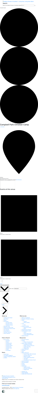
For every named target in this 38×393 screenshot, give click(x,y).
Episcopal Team (7, 326)
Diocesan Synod (9, 322)
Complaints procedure (28, 344)
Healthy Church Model (8, 317)
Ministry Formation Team (8, 327)
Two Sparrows (16, 388)
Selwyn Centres (27, 322)
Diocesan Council (9, 323)
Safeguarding (26, 347)
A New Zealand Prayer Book (29, 357)
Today (1, 283)
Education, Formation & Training (28, 318)
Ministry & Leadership (26, 317)
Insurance (23, 350)
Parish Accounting (25, 361)
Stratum (25, 321)
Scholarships (24, 365)
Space (25, 328)
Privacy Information (5, 385)
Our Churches (6, 329)
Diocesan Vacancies (7, 332)
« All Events (2, 126)
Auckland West (8, 344)
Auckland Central (9, 345)
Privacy (23, 363)
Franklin (7, 349)
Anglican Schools (27, 367)
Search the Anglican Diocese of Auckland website (12, 5)
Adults (23, 320)
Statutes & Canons (9, 324)
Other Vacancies (7, 333)
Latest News (6, 354)
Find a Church (6, 339)
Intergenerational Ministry (26, 329)
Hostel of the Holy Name (28, 341)
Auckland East (8, 346)
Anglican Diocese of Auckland (17, 387)
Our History (6, 318)
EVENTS (5, 357)
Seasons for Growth (27, 327)
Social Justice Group (27, 333)
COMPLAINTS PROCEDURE (27, 373)
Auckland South (9, 347)
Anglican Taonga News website (10, 356)
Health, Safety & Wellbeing (27, 343)
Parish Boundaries (25, 362)
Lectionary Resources (28, 355)
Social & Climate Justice (26, 330)
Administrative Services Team (9, 328)
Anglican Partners (25, 335)
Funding (23, 340)
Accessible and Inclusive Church (30, 359)
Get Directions (19, 179)
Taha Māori (26, 358)
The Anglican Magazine (8, 355)
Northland (8, 340)
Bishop (5, 320)
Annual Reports (7, 330)
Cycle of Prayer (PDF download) (30, 353)
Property (23, 364)
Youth (23, 323)
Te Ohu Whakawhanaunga (28, 334)
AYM (24, 324)
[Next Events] (2, 281)
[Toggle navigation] (3, 6)
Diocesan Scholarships (28, 368)
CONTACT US (24, 371)
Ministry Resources (25, 352)
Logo (23, 351)
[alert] (19, 213)
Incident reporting (27, 346)
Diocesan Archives (25, 339)
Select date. (11, 288)
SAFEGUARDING (25, 372)
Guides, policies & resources (29, 345)
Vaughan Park (26, 369)
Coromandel (8, 350)
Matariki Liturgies (27, 356)
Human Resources (25, 349)
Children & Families (25, 326)
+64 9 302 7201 (5, 378)
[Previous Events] (2, 280)
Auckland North (9, 343)
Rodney (7, 341)
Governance (6, 321)
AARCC (25, 332)
